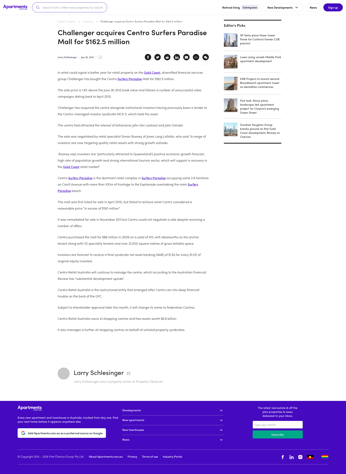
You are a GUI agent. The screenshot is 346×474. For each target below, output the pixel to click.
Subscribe (277, 434)
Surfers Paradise (130, 79)
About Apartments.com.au (106, 456)
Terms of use (150, 456)
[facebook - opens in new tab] (282, 456)
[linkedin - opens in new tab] (291, 456)
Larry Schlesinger (99, 372)
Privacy (132, 456)
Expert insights (66, 21)
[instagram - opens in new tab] (300, 456)
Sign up (333, 7)
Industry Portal (172, 456)
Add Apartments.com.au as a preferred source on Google (65, 433)
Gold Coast (152, 72)
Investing (87, 21)
